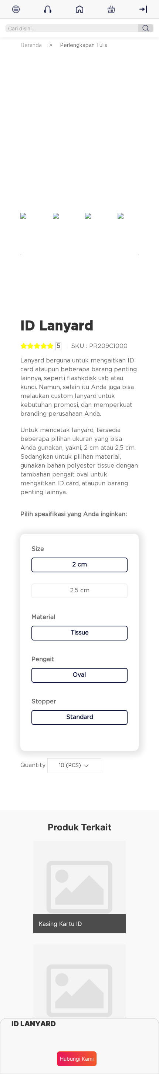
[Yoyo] (79, 990)
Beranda (31, 45)
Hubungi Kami (77, 1058)
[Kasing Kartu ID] (79, 886)
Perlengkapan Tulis (83, 45)
